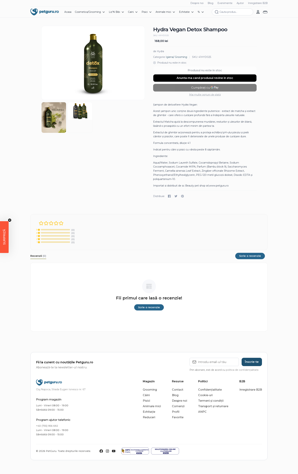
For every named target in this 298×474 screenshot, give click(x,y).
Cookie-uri (205, 395)
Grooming (150, 389)
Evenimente (224, 3)
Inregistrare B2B (258, 3)
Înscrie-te (252, 361)
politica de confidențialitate (242, 369)
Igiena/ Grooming (176, 57)
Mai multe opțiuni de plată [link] (205, 94)
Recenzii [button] (38, 255)
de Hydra (158, 51)
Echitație (149, 411)
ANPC (202, 411)
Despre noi (196, 3)
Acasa (67, 11)
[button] (4, 237)
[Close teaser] (9, 220)
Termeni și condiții (210, 400)
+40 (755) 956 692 (47, 425)
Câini (146, 395)
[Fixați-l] (182, 196)
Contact (177, 389)
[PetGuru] (44, 11)
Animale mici (152, 406)
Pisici (146, 400)
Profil (175, 411)
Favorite (177, 417)
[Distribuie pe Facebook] (169, 196)
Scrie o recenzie (250, 255)
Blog (210, 3)
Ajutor (240, 3)
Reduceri (149, 417)
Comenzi (178, 406)
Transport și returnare (213, 406)
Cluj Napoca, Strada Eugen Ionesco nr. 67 (61, 389)
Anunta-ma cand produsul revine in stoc (205, 78)
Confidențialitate (210, 389)
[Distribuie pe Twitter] (176, 196)
